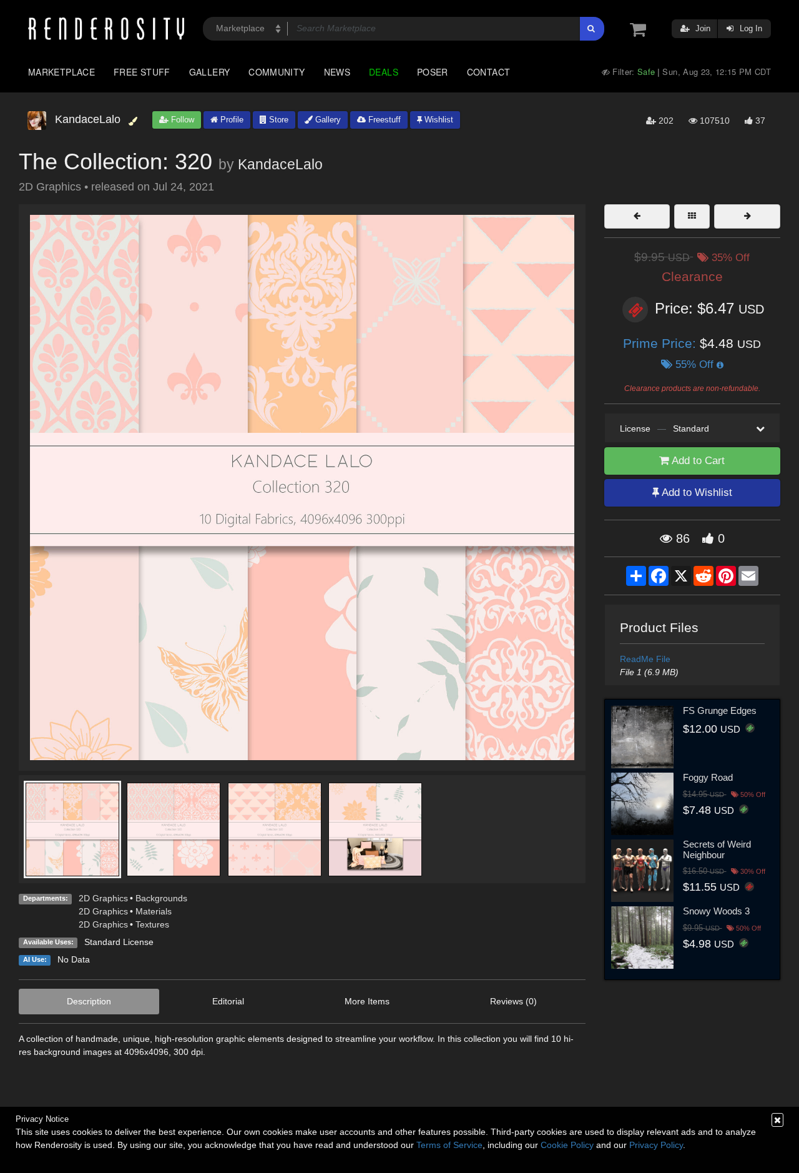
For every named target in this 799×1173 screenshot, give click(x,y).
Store (277, 119)
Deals (383, 72)
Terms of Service (449, 1145)
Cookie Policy (567, 1145)
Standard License (119, 942)
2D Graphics (103, 898)
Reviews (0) (513, 1001)
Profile (230, 119)
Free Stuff (142, 72)
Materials (153, 911)
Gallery (209, 72)
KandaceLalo (280, 164)
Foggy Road (708, 777)
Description (89, 1001)
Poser (432, 72)
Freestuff (383, 119)
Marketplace (61, 72)
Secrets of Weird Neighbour (717, 849)
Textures (152, 924)
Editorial (228, 1001)
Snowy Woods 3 (716, 911)
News (337, 72)
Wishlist (437, 119)
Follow (181, 119)
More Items (367, 1001)
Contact (489, 72)
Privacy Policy (656, 1145)
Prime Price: (661, 343)
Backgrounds (161, 898)
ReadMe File (645, 659)
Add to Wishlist (695, 492)
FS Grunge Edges (720, 710)
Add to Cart (697, 461)
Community (276, 72)
